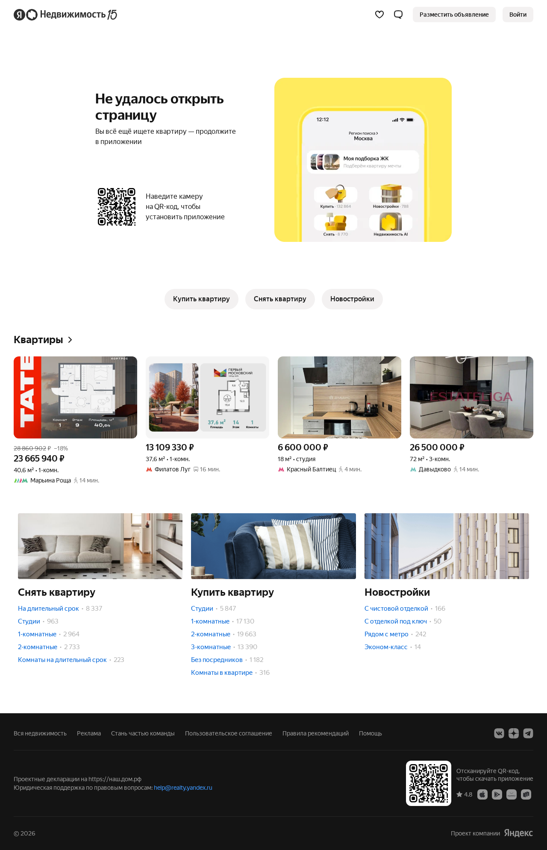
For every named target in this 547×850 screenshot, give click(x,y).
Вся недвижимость (40, 733)
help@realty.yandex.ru (183, 787)
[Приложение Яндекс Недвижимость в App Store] (482, 794)
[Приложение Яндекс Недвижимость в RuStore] (526, 794)
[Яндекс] (518, 833)
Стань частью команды (143, 733)
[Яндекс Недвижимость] (66, 15)
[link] (518, 14)
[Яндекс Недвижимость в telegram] (528, 733)
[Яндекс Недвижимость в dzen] (514, 733)
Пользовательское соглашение (228, 733)
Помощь (370, 733)
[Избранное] (379, 14)
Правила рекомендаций (315, 733)
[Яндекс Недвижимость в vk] (499, 733)
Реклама (89, 733)
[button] (398, 14)
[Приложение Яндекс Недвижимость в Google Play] (497, 794)
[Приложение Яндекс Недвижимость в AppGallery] (511, 794)
